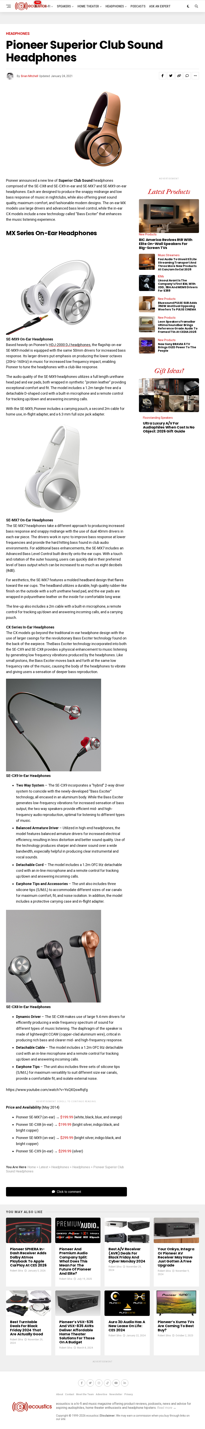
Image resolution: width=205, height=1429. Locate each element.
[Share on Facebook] (162, 75)
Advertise (101, 1394)
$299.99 (66, 1138)
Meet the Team (85, 1394)
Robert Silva (16, 1270)
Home (31, 1167)
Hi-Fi (47, 6)
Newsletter (115, 1394)
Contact (69, 1394)
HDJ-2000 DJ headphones (69, 345)
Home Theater (88, 6)
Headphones (115, 6)
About (59, 1394)
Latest (43, 1167)
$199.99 (66, 1117)
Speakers (64, 6)
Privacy (128, 1394)
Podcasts (138, 6)
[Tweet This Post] (170, 75)
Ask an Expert (160, 6)
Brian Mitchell (29, 76)
